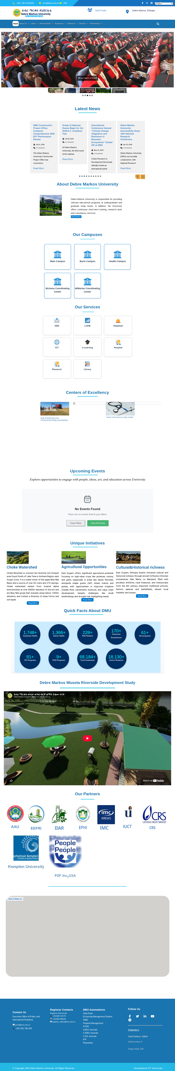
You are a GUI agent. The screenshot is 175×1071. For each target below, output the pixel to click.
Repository (88, 1043)
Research (71, 24)
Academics (59, 24)
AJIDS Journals (90, 1030)
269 (65, 3)
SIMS (85, 1020)
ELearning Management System (97, 1016)
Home (15, 24)
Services (82, 24)
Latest (33, 24)
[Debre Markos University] (33, 13)
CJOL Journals (89, 1036)
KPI (84, 1039)
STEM (86, 1026)
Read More (38, 168)
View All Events (98, 523)
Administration (45, 24)
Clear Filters (75, 523)
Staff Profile (100, 10)
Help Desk (88, 1013)
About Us (23, 24)
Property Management (93, 1023)
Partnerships (95, 24)
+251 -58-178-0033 (25, 3)
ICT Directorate (155, 1068)
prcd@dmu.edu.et (51, 3)
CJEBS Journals (90, 1033)
